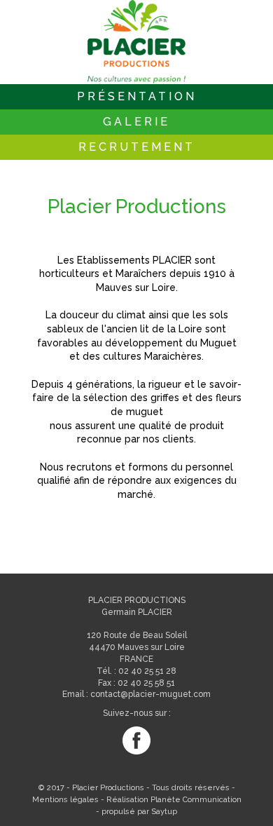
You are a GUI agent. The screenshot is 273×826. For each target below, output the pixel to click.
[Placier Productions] (136, 42)
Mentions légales (65, 799)
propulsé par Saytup (139, 811)
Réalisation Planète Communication (173, 799)
